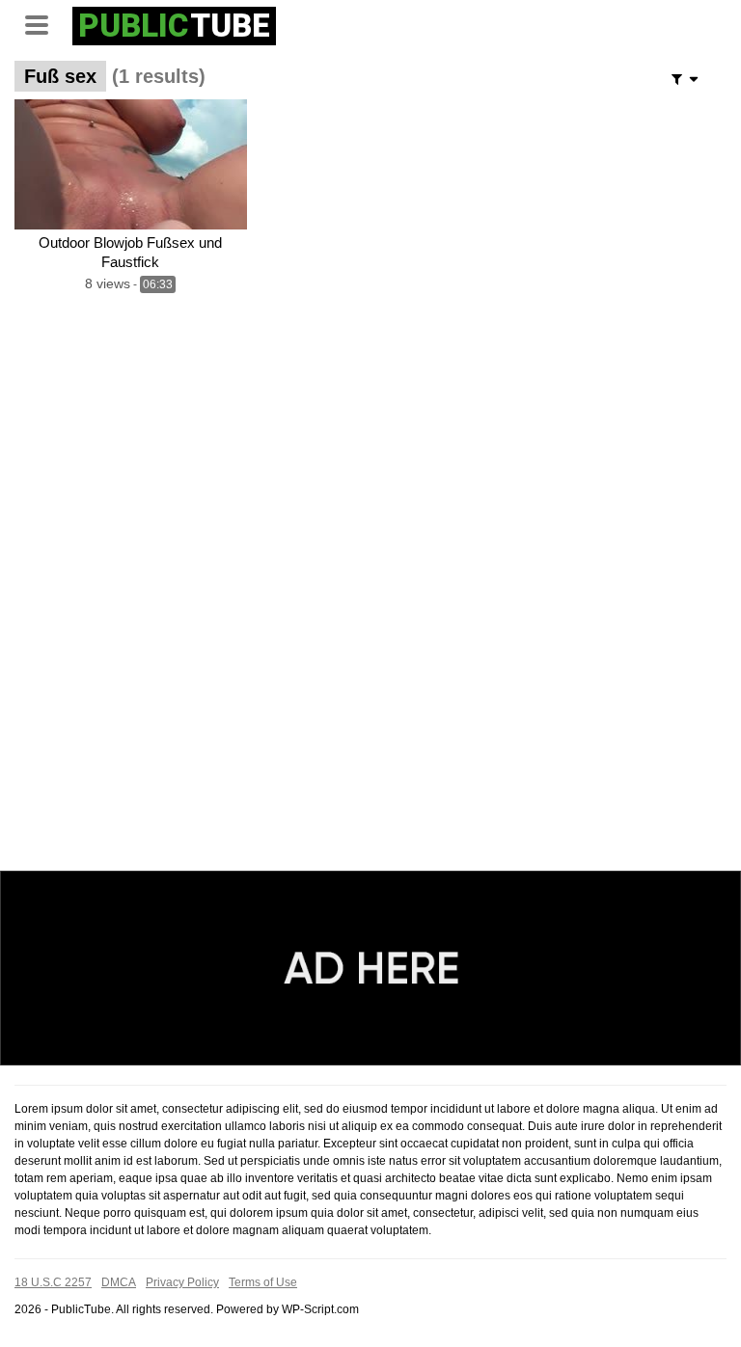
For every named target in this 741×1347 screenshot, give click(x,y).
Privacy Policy (182, 1282)
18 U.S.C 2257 (53, 1282)
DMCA (118, 1282)
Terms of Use (263, 1282)
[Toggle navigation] (43, 23)
